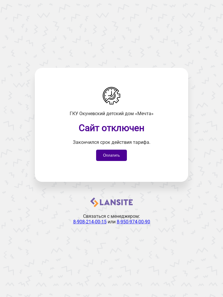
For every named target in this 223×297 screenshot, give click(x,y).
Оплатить (111, 155)
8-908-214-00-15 (90, 221)
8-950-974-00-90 (133, 221)
